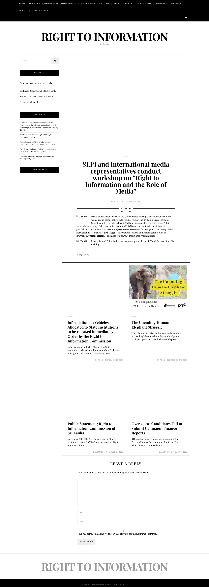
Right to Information (104, 36)
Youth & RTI (128, 4)
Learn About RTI (91, 4)
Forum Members (39, 11)
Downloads (161, 4)
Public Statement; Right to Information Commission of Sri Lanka (91, 428)
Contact (23, 11)
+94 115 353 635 (31, 96)
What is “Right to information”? (60, 4)
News (116, 4)
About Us (33, 4)
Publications (144, 4)
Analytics (176, 4)
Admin (117, 201)
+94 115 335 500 (47, 96)
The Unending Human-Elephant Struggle (36, 135)
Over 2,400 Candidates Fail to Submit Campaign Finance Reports (157, 428)
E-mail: (23, 102)
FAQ (108, 4)
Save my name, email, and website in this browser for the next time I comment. (117, 534)
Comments (83, 255)
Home (22, 4)
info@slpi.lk (32, 102)
